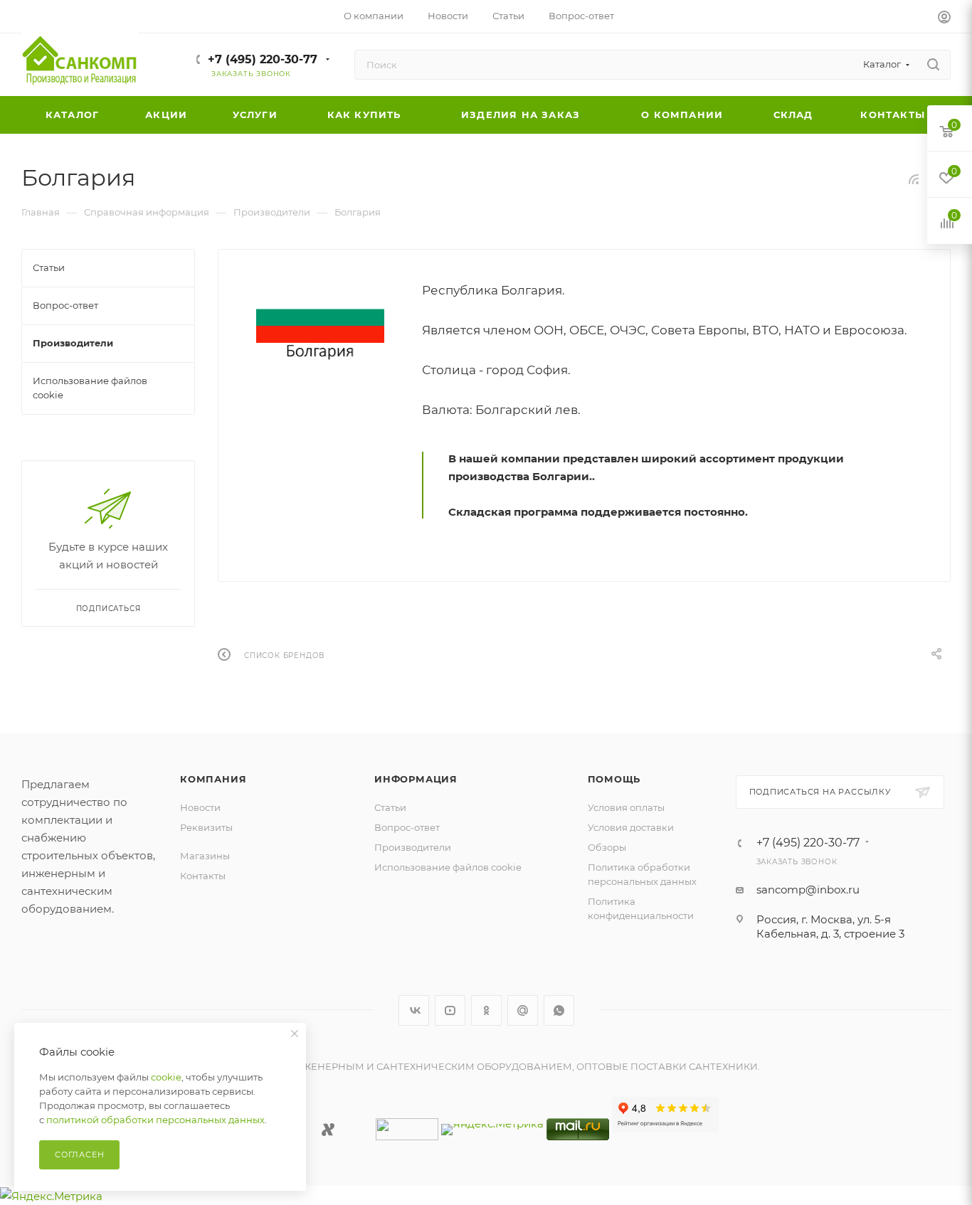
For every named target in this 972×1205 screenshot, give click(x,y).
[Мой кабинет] (944, 19)
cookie (166, 1077)
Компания (213, 779)
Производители (412, 847)
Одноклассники (486, 1010)
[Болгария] (320, 326)
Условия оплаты (626, 807)
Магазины (205, 855)
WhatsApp (559, 1010)
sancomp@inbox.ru (808, 889)
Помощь (614, 779)
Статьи (390, 807)
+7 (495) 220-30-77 (262, 59)
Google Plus (522, 1010)
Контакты (203, 875)
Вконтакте (413, 1010)
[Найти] (933, 65)
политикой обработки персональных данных (155, 1119)
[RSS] (914, 179)
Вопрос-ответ (407, 827)
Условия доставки (631, 827)
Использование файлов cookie (448, 867)
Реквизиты (206, 827)
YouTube (450, 1010)
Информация (416, 779)
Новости (200, 807)
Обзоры (607, 847)
